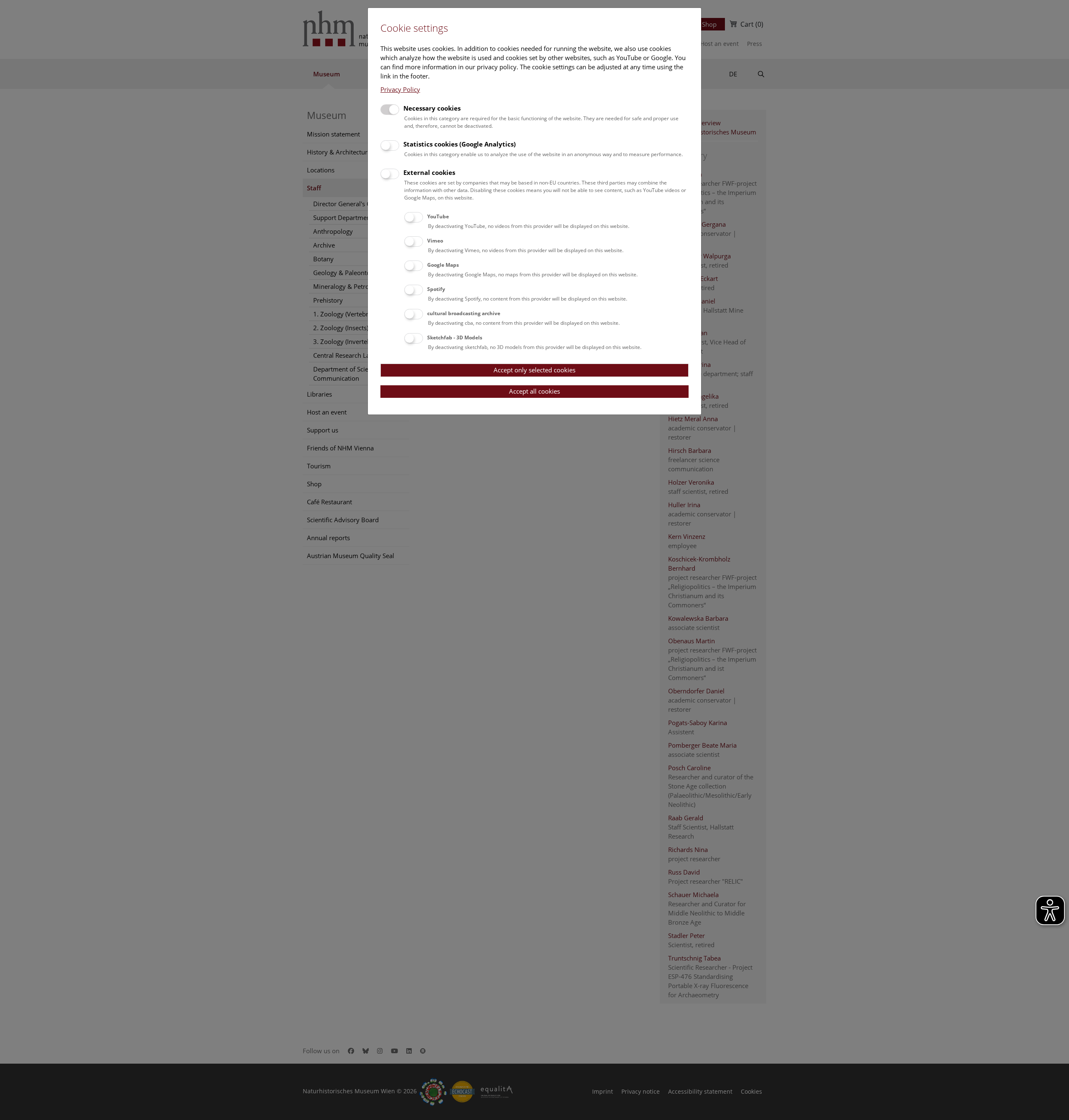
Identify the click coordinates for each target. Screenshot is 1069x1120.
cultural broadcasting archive (463, 313)
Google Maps (443, 264)
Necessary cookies (432, 108)
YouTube (438, 216)
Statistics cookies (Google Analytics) (459, 144)
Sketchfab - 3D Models (454, 337)
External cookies (429, 172)
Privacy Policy (400, 89)
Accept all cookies (534, 391)
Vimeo (435, 240)
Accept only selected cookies (534, 370)
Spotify (436, 289)
